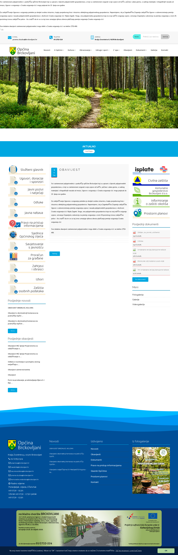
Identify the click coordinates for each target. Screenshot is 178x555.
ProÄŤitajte (89, 151)
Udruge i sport (102, 50)
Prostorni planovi (99, 476)
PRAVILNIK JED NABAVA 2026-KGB (148, 263)
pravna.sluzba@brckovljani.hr (25, 39)
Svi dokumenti (140, 279)
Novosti (47, 50)
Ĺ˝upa (115, 50)
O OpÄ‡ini (58, 50)
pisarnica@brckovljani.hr (20, 463)
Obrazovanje (85, 50)
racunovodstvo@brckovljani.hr (22, 471)
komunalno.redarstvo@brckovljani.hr (25, 479)
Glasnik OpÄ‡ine (99, 471)
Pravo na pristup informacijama (106, 465)
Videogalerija (138, 304)
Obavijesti (128, 50)
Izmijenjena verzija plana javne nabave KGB (149, 253)
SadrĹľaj (165, 37)
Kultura (71, 50)
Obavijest (12, 375)
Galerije (135, 299)
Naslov (137, 37)
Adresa (97, 37)
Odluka (138, 243)
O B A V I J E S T (69, 169)
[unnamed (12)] (151, 470)
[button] (128, 551)
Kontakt (164, 50)
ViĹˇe (12, 331)
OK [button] (166, 551)
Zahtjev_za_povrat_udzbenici (146, 234)
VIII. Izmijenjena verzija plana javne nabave (151, 271)
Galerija (154, 50)
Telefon (57, 37)
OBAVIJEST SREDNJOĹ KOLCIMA (20, 308)
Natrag (54, 253)
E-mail (15, 37)
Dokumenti (140, 50)
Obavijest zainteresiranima (19, 370)
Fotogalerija (137, 294)
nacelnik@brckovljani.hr (20, 467)
